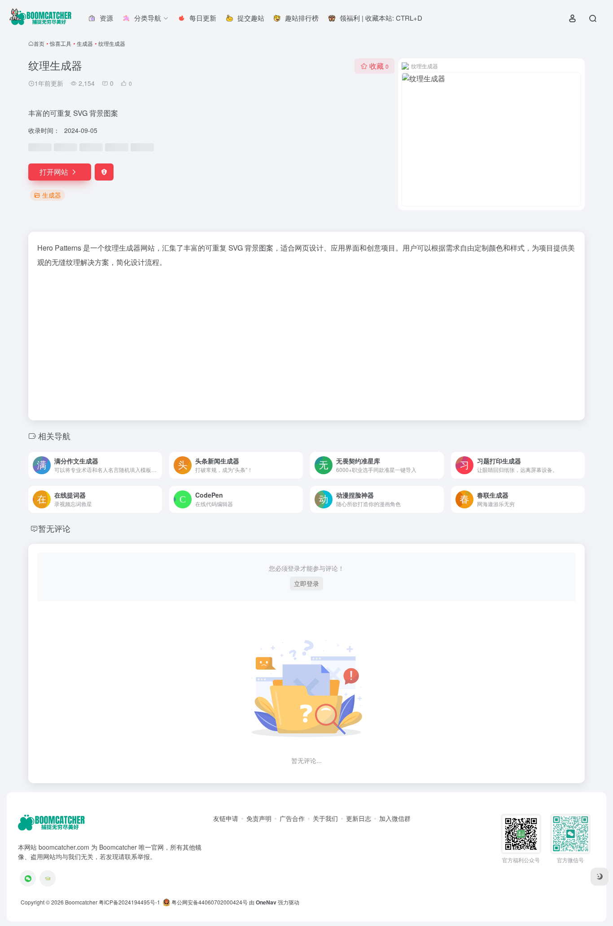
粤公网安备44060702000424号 (209, 902)
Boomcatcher (81, 902)
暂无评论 (54, 528)
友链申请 (225, 818)
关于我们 (325, 818)
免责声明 (258, 818)
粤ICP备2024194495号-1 (129, 902)
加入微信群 (395, 818)
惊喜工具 (60, 43)
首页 (39, 43)
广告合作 (292, 818)
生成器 (85, 43)
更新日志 (358, 818)
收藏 (379, 66)
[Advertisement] (306, 341)
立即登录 (306, 583)
